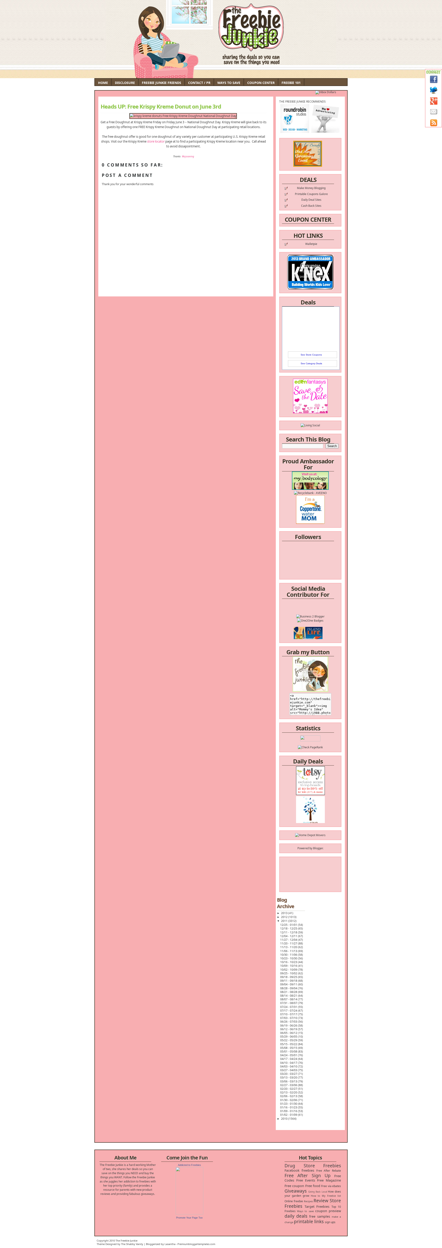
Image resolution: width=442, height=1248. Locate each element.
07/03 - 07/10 (289, 1018)
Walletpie (311, 244)
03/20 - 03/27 (289, 1074)
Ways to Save (228, 82)
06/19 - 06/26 (289, 1025)
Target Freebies (317, 1206)
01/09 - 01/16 (289, 1111)
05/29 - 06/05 (289, 1037)
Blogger (318, 848)
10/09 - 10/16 (289, 966)
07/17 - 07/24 (289, 1011)
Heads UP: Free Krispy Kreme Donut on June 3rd (161, 106)
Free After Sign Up (308, 1175)
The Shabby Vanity (132, 1244)
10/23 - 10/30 (289, 958)
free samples (319, 1216)
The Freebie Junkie (126, 1240)
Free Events (305, 1180)
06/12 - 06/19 (289, 1029)
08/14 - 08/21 (289, 996)
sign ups (330, 1222)
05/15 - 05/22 (289, 1044)
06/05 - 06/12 (289, 1033)
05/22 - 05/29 (289, 1040)
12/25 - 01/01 (289, 925)
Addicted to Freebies (189, 1165)
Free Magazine (329, 1180)
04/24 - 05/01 (289, 1055)
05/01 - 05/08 (289, 1051)
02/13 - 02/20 (289, 1092)
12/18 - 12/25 (289, 928)
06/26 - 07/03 (289, 1022)
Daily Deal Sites (311, 200)
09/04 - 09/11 (289, 984)
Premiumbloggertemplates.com (196, 1244)
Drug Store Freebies (313, 1165)
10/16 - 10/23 (289, 962)
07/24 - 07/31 (289, 1007)
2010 (284, 1119)
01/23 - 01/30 (289, 1104)
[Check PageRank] (310, 747)
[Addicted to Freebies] (189, 1213)
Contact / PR (199, 82)
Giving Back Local (317, 1191)
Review (321, 1200)
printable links (309, 1221)
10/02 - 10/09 (289, 970)
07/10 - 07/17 (289, 1014)
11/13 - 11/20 (289, 947)
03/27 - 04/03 (289, 1070)
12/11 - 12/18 (289, 932)
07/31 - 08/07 (289, 1003)
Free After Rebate (328, 1171)
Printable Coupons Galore (311, 194)
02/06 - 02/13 (289, 1096)
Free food (312, 1186)
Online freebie (294, 1201)
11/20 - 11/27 (289, 943)
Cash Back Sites (311, 206)
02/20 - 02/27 (289, 1089)
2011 (284, 921)
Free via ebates (331, 1186)
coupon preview (328, 1211)
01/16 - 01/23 (289, 1107)
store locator (156, 141)
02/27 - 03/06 (289, 1085)
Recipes (308, 1201)
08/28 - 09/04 (289, 988)
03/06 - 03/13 (289, 1081)
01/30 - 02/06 (289, 1100)
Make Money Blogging (311, 188)
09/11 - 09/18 (289, 981)
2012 (284, 917)
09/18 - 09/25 (289, 977)
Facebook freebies (299, 1170)
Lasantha (170, 1244)
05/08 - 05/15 (289, 1048)
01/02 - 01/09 (289, 1115)
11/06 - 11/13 (289, 951)
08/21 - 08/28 (289, 992)
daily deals (296, 1216)
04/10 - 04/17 (289, 1063)
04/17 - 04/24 (289, 1059)
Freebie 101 (291, 82)
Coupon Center (261, 82)
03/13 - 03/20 (289, 1077)
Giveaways (296, 1191)
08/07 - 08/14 (289, 999)
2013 (284, 913)
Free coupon (294, 1186)
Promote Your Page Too (189, 1217)
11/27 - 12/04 (289, 940)
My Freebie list (331, 1195)
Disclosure (125, 82)
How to (315, 1195)
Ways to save (305, 1211)
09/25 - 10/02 (289, 973)
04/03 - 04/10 (289, 1066)
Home (103, 82)
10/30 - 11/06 (289, 955)
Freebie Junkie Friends (161, 82)
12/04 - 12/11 (289, 936)
